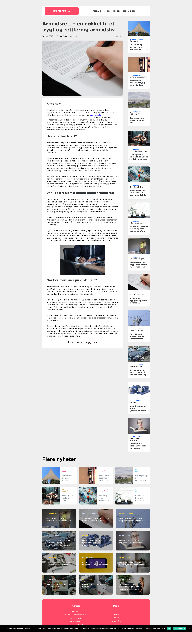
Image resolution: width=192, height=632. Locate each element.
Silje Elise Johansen (136, 295)
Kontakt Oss (129, 11)
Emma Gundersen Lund (67, 36)
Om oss (106, 11)
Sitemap (116, 624)
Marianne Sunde (135, 41)
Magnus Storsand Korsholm (135, 113)
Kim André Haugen (136, 259)
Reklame (97, 11)
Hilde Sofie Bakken (136, 187)
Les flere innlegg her (82, 342)
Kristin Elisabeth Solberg (138, 77)
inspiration (118, 36)
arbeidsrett (95, 115)
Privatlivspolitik (179, 628)
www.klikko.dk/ (78, 625)
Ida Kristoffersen (135, 366)
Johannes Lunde (135, 223)
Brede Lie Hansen (136, 330)
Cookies (116, 11)
